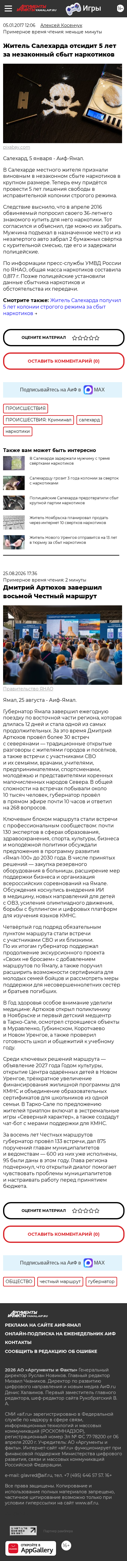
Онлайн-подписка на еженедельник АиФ (60, 1334)
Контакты (18, 1342)
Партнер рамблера (58, 1531)
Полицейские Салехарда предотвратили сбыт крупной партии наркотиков (74, 500)
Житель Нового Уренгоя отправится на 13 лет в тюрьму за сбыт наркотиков (73, 540)
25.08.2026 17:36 (20, 573)
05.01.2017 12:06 (19, 25)
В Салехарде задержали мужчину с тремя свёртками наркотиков (70, 461)
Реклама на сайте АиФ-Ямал (43, 1325)
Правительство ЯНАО (28, 689)
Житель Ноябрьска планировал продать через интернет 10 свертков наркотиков (69, 520)
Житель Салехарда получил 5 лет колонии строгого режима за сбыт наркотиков (62, 306)
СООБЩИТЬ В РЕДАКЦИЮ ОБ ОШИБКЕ (51, 1351)
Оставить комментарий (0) (64, 361)
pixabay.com (16, 147)
